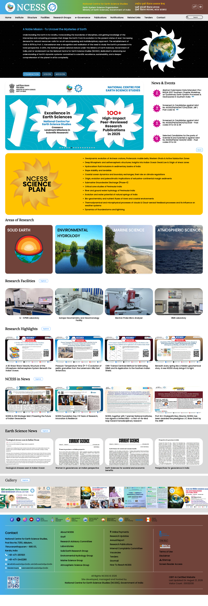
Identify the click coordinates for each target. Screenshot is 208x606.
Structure (32, 17)
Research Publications (121, 544)
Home (8, 17)
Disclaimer (164, 555)
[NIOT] (163, 521)
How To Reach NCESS (120, 564)
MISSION (60, 74)
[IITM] (110, 521)
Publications (100, 17)
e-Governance (82, 17)
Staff (63, 536)
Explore (43, 281)
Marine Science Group (72, 560)
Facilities (45, 17)
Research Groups (62, 17)
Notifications (117, 17)
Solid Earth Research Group (74, 550)
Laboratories (67, 546)
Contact (161, 17)
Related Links (134, 17)
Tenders (148, 17)
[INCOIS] (176, 521)
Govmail (114, 560)
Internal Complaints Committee (126, 548)
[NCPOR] (128, 521)
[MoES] (45, 521)
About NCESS (67, 532)
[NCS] (189, 521)
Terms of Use (166, 551)
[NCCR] (78, 521)
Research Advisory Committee (76, 541)
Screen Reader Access (170, 564)
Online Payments (120, 532)
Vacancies (115, 552)
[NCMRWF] (145, 521)
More (199, 150)
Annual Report (117, 540)
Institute (19, 17)
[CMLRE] (62, 521)
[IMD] (94, 521)
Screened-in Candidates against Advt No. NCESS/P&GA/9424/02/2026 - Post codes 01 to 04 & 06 (181, 122)
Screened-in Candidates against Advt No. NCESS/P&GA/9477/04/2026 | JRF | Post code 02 (181, 107)
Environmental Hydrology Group (77, 555)
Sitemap (166, 560)
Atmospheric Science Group (75, 565)
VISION (47, 74)
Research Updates (119, 536)
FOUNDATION (31, 74)
